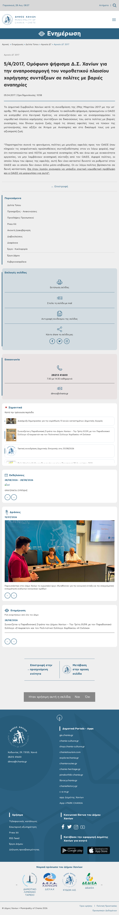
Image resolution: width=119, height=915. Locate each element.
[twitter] (69, 827)
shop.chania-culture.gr (72, 746)
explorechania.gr (69, 758)
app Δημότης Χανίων (71, 797)
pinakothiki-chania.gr (71, 775)
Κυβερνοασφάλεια (16, 262)
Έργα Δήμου (16, 844)
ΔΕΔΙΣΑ (49, 888)
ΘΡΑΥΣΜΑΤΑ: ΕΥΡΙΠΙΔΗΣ (16, 491)
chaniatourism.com (70, 752)
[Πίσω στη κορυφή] (59, 718)
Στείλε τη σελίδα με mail (59, 303)
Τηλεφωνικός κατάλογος (23, 821)
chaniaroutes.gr (68, 763)
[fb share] (52, 341)
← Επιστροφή (59, 186)
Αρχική (5, 44)
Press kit (14, 833)
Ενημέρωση (17, 44)
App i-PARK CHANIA (71, 803)
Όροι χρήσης (86, 906)
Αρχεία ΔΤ (46, 44)
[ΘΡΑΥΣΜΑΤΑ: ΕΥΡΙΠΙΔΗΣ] (60, 485)
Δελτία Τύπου (32, 44)
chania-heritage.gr (70, 769)
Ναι (77, 696)
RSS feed (14, 838)
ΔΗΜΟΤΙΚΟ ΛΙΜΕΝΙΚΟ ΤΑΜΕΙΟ (89, 892)
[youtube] (82, 827)
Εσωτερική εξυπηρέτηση (23, 827)
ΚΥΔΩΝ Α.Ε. (29, 890)
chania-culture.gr (69, 741)
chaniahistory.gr (68, 786)
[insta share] (67, 341)
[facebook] (63, 827)
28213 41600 (59, 375)
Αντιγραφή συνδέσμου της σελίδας (59, 319)
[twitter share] (59, 341)
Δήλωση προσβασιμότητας (24, 849)
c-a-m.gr (64, 792)
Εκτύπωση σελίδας (59, 287)
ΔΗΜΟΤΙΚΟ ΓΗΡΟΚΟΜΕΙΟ (70, 890)
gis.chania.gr (66, 735)
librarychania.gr (68, 780)
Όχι (87, 696)
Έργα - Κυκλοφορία (17, 249)
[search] (114, 5)
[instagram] (76, 827)
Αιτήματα (104, 5)
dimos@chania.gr (59, 394)
